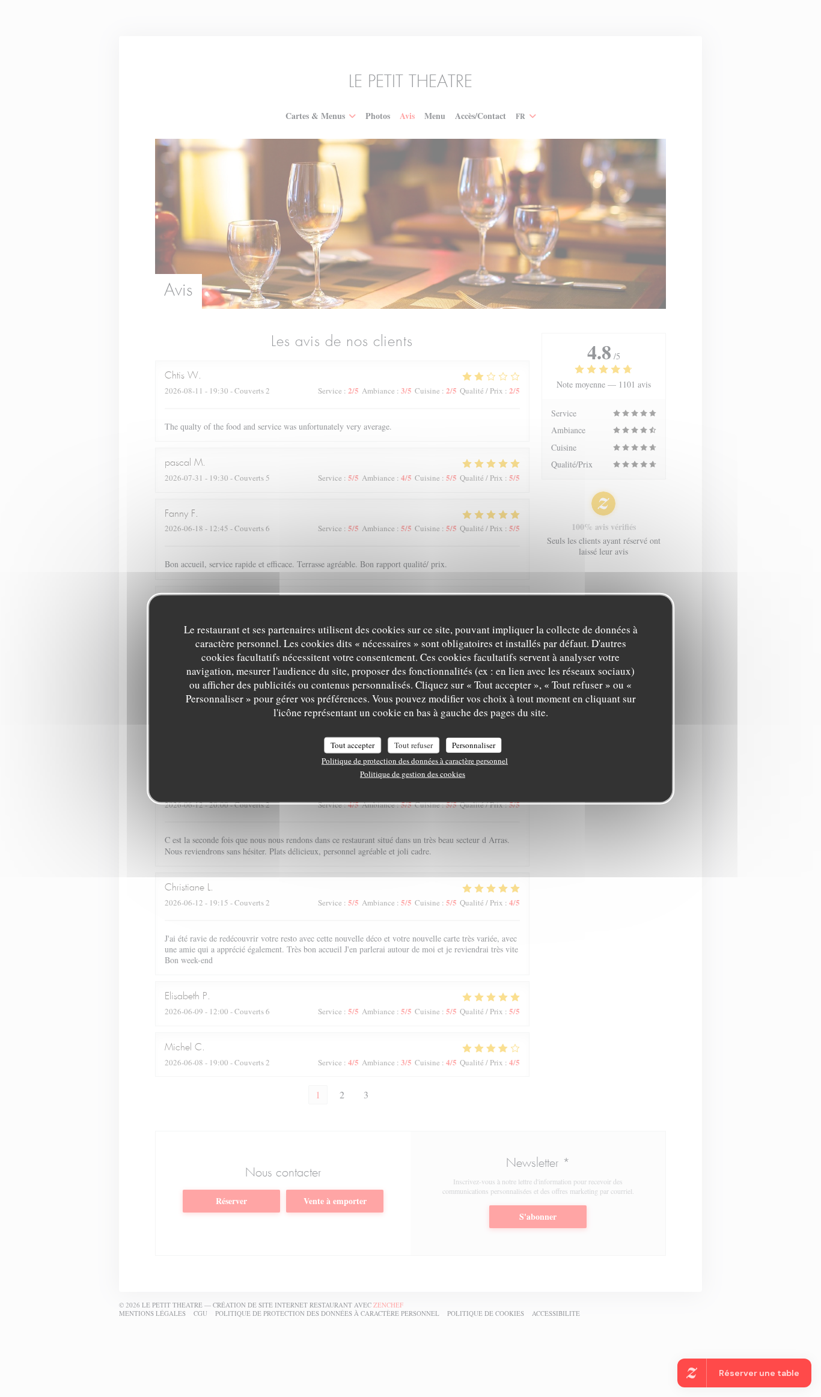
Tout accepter (352, 744)
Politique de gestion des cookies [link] (412, 774)
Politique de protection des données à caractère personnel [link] (415, 760)
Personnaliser (473, 744)
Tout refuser (413, 744)
